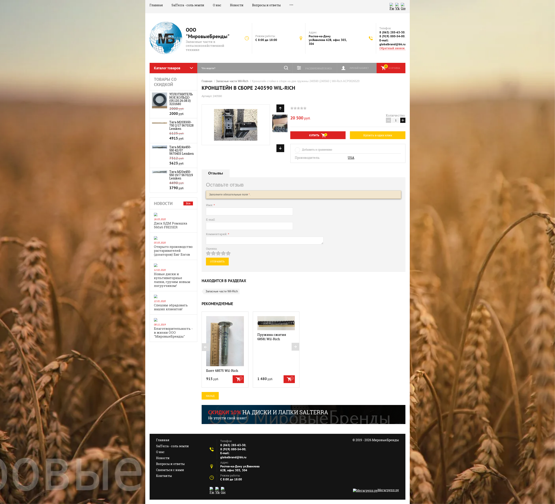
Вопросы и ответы (266, 5)
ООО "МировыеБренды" (208, 33)
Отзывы (215, 173)
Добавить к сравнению (317, 149)
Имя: (210, 205)
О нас (217, 5)
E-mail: (210, 219)
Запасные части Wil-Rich (232, 81)
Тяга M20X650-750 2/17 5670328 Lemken (181, 125)
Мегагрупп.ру (388, 490)
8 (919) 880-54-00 (392, 36)
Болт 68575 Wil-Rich (222, 370)
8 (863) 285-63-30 (392, 32)
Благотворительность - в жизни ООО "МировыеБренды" (173, 332)
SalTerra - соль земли (187, 5)
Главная (156, 5)
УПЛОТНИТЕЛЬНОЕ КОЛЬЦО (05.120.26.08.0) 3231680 (181, 99)
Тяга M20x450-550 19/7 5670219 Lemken (181, 175)
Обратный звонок (392, 48)
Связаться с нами (170, 470)
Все (188, 203)
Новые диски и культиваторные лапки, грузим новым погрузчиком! (172, 280)
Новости (236, 5)
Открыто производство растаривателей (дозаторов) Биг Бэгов (173, 250)
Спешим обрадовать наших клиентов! (171, 307)
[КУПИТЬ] (238, 379)
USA (351, 158)
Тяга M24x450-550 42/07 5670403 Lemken (181, 150)
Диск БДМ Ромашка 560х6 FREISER (170, 225)
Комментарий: (217, 234)
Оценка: (211, 248)
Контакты (164, 476)
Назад (210, 395)
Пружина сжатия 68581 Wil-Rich (271, 336)
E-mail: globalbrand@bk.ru (392, 42)
